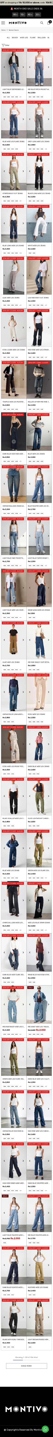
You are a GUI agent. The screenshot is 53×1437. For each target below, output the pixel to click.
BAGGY (15, 38)
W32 (16, 97)
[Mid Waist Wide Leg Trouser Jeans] (39, 1004)
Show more (26, 1366)
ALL (8, 38)
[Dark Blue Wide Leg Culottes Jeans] (39, 1057)
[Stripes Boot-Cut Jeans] (13, 171)
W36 (42, 513)
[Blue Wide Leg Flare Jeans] (13, 119)
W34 (42, 305)
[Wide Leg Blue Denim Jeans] (39, 900)
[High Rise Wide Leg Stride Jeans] (39, 327)
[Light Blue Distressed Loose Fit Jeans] (13, 67)
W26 (5, 97)
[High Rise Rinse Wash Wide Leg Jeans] (13, 1161)
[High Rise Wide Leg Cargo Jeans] (39, 1109)
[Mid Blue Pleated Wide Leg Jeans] (39, 1213)
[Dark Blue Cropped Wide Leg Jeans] (39, 1161)
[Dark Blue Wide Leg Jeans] (39, 744)
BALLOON (42, 38)
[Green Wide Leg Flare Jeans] (39, 848)
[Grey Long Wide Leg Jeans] (39, 119)
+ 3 (20, 253)
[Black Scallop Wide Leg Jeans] (13, 796)
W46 (16, 1034)
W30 (12, 97)
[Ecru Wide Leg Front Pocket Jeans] (13, 744)
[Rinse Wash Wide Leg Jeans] (39, 588)
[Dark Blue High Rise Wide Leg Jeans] (13, 431)
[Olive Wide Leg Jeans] (13, 640)
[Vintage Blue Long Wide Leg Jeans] (13, 692)
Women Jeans (14, 30)
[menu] (3, 23)
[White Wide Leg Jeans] (39, 223)
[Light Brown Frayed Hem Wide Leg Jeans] (39, 1317)
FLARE (32, 38)
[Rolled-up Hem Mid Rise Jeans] (39, 379)
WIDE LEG (24, 38)
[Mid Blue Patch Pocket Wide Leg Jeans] (39, 67)
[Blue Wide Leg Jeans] (13, 848)
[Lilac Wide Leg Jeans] (13, 275)
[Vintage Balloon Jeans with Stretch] (13, 484)
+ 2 (46, 149)
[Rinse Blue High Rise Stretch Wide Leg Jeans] (39, 952)
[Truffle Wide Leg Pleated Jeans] (13, 379)
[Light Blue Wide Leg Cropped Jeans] (13, 588)
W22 (30, 149)
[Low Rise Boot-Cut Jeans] (39, 275)
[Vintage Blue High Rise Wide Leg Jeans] (13, 1109)
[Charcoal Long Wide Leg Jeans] (13, 900)
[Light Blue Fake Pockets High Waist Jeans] (13, 536)
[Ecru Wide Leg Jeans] (39, 692)
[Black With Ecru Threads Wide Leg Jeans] (13, 1317)
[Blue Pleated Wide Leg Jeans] (39, 484)
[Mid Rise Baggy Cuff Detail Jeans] (39, 640)
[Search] (42, 23)
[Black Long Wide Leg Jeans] (39, 171)
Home (3, 30)
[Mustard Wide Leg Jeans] (39, 1265)
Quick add (14, 77)
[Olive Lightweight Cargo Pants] (39, 796)
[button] (4, 67)
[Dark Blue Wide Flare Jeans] (13, 952)
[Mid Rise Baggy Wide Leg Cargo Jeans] (13, 1004)
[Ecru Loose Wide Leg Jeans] (13, 327)
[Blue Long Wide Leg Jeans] (13, 223)
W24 (34, 149)
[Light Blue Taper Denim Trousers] (39, 536)
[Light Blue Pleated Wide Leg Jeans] (13, 1213)
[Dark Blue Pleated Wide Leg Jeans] (13, 1265)
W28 (8, 97)
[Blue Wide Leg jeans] (39, 431)
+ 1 (20, 97)
